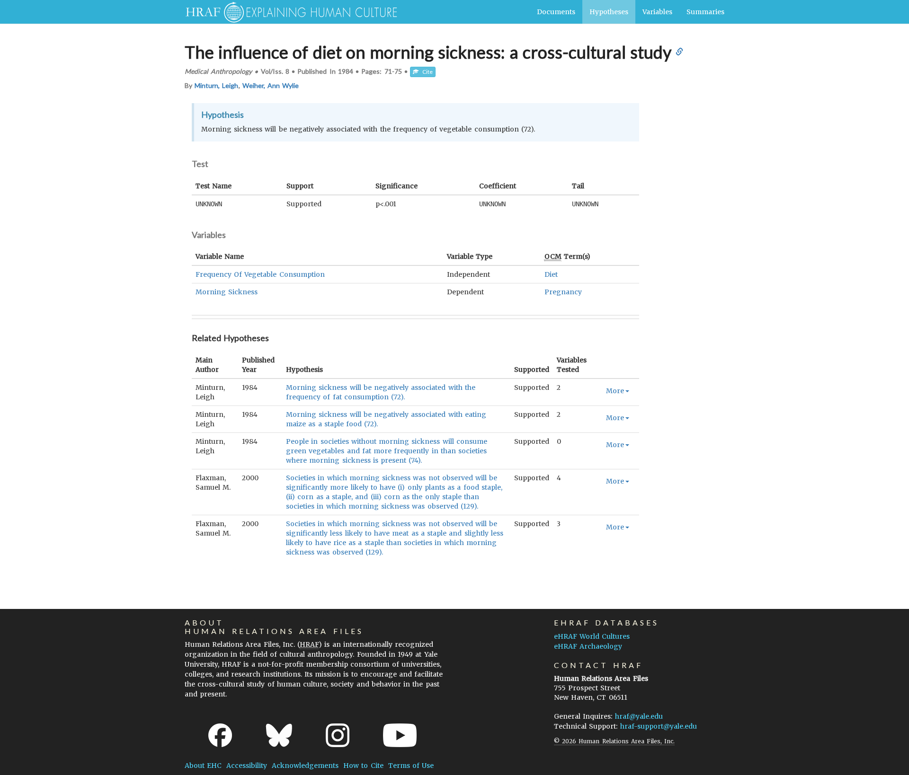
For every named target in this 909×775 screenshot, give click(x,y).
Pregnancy (563, 292)
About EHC (203, 765)
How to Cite (363, 765)
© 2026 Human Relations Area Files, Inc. (614, 741)
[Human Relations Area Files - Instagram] (337, 735)
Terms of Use (411, 765)
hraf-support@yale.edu (658, 726)
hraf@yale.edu (639, 716)
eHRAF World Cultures (592, 636)
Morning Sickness (227, 292)
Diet (551, 274)
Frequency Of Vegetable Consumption (260, 274)
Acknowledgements (305, 765)
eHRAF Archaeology (588, 646)
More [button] (615, 391)
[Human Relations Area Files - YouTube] (400, 735)
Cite (426, 71)
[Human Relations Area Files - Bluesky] (279, 735)
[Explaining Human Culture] (288, 12)
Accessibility (246, 765)
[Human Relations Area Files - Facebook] (220, 735)
